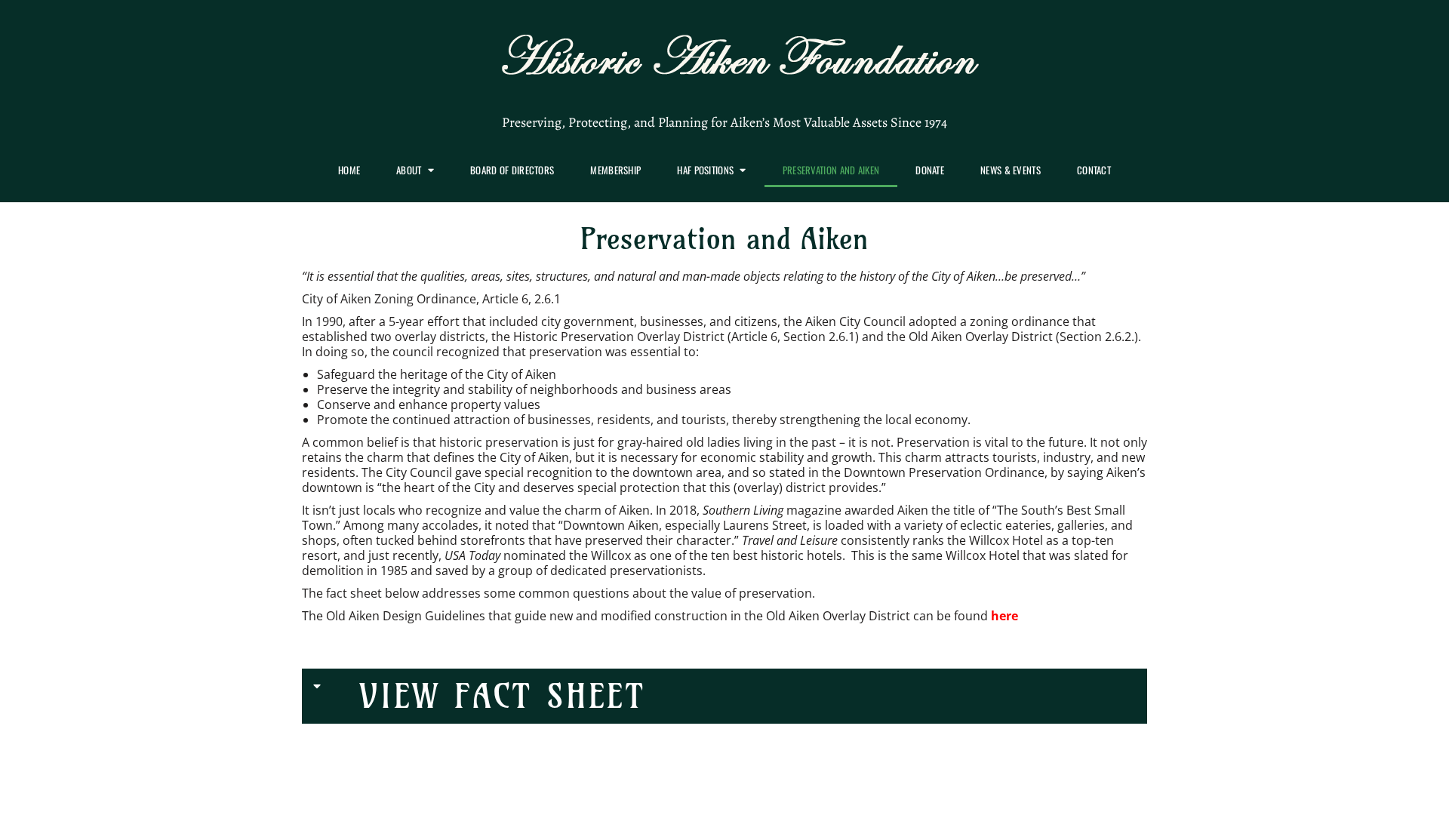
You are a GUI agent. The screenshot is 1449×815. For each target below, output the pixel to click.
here (1004, 615)
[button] (724, 696)
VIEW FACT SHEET (502, 696)
